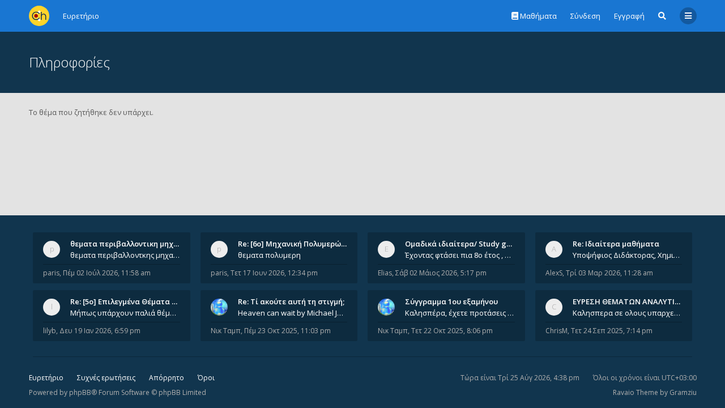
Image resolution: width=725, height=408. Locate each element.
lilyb (49, 330)
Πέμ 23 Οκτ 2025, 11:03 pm (287, 330)
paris (51, 273)
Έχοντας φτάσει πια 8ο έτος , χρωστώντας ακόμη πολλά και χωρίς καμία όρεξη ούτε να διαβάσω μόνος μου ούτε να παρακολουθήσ (460, 255)
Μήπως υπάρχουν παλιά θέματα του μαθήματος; (125, 313)
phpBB (80, 392)
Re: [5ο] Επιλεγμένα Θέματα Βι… (127, 301)
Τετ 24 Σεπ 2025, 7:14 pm (611, 330)
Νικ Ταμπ (226, 330)
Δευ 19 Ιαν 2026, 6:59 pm (99, 330)
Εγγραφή (629, 16)
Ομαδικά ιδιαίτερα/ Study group (464, 244)
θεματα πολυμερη (269, 255)
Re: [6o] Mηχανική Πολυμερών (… (296, 244)
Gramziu (683, 392)
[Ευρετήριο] (39, 16)
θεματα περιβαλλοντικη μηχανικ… (132, 244)
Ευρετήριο (46, 377)
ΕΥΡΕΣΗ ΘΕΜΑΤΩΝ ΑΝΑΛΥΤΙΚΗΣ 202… (641, 301)
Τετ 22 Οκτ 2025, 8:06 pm (452, 330)
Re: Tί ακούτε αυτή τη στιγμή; (291, 301)
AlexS (553, 273)
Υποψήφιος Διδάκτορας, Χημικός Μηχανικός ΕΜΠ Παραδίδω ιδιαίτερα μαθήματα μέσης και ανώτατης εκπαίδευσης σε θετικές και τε (628, 255)
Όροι (206, 377)
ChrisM (556, 330)
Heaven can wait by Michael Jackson (293, 313)
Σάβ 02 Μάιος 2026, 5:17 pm (441, 273)
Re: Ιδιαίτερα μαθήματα (616, 244)
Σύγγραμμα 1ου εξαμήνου (451, 301)
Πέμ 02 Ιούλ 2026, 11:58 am (107, 273)
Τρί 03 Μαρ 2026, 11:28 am (609, 273)
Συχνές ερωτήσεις (106, 377)
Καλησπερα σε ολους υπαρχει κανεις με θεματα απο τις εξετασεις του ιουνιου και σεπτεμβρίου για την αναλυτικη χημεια (628, 313)
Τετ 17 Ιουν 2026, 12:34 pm (274, 273)
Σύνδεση (585, 16)
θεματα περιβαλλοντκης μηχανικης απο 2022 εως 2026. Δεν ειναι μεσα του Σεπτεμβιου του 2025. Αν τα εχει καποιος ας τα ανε (125, 255)
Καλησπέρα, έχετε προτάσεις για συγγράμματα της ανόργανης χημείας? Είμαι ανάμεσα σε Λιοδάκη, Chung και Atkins (460, 313)
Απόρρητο (166, 377)
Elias (385, 273)
